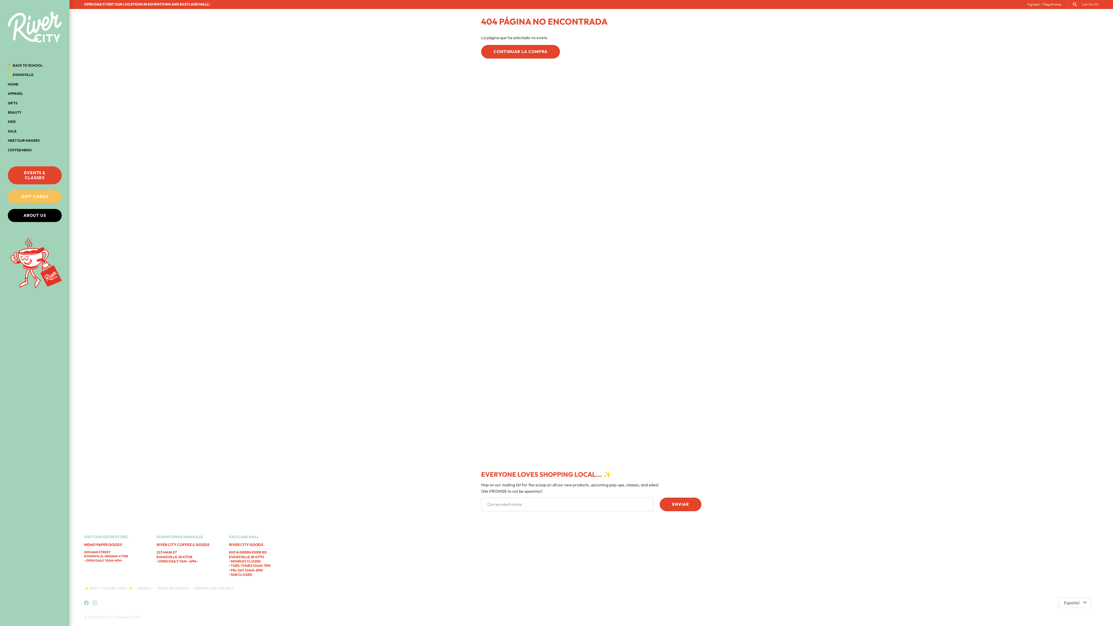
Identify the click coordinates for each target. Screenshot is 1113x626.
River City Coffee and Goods (119, 617)
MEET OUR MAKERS (24, 140)
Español (1071, 602)
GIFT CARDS (34, 196)
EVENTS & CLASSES (35, 175)
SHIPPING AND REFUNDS (214, 588)
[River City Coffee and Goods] (35, 27)
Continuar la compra (521, 51)
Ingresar (1033, 4)
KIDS (12, 121)
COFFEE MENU (20, 150)
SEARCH (144, 588)
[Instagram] (94, 603)
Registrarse (1052, 4)
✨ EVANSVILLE (20, 74)
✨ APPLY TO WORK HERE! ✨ (108, 588)
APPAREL (15, 93)
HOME (13, 84)
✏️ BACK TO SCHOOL (25, 65)
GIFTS (12, 103)
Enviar (680, 504)
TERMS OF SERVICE (173, 588)
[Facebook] (86, 603)
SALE (12, 131)
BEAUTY (14, 112)
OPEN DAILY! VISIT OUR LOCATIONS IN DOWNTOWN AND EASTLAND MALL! (147, 4)
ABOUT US (34, 215)
